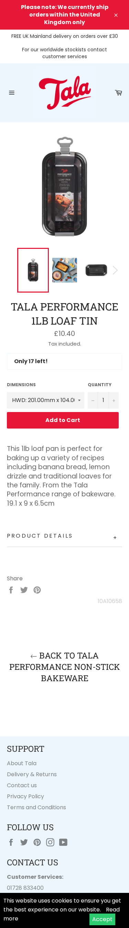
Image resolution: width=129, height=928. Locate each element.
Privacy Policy (25, 796)
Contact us (22, 785)
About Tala (21, 763)
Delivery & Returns (32, 774)
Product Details (62, 537)
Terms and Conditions (36, 807)
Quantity (99, 385)
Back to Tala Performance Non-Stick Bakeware (64, 667)
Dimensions (21, 385)
